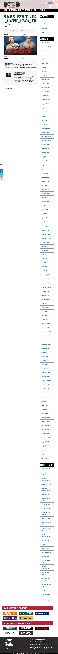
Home (5, 10)
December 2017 (46, 234)
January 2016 (45, 328)
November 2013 (46, 429)
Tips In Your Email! (27, 10)
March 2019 (44, 173)
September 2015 (46, 344)
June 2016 (44, 307)
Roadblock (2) (45, 556)
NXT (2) (43, 544)
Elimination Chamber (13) (45, 489)
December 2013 (46, 425)
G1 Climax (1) (45, 508)
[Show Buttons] (1, 166)
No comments (30, 30)
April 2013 (44, 458)
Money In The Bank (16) (45, 529)
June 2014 (44, 405)
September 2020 (46, 99)
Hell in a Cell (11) (46, 518)
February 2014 (45, 417)
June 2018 (44, 209)
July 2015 (44, 352)
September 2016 (46, 295)
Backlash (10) (45, 468)
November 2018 (46, 189)
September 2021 (46, 51)
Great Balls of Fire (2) (45, 513)
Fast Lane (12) (45, 504)
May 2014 (44, 409)
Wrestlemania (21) (45, 595)
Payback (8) (45, 548)
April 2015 (44, 364)
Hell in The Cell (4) (46, 523)
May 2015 (44, 360)
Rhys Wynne (16, 30)
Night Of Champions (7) (45, 535)
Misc (35, 10)
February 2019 (45, 177)
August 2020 (45, 104)
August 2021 (45, 55)
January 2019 (45, 181)
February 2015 (45, 372)
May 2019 (44, 165)
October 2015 (45, 340)
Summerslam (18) (45, 573)
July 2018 (44, 205)
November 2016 (46, 287)
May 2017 (44, 262)
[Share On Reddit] (1, 176)
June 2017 (44, 258)
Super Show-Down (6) (45, 579)
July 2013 (44, 446)
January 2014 (45, 421)
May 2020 (44, 116)
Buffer (24, 34)
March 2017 (44, 271)
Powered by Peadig (40, 653)
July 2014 (44, 401)
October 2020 (45, 95)
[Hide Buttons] (0, 181)
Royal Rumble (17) (45, 561)
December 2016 (46, 283)
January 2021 (45, 83)
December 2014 (46, 380)
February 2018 (45, 226)
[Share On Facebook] (1, 170)
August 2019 (45, 152)
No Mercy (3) (45, 540)
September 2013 (46, 437)
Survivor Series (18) (46, 585)
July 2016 (44, 303)
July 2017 (44, 254)
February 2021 (45, 79)
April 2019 (44, 169)
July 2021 (44, 59)
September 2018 (46, 197)
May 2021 (44, 67)
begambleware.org (45, 648)
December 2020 (46, 87)
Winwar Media (32, 653)
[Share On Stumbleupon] (1, 179)
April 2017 (44, 266)
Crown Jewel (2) (46, 484)
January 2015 (45, 376)
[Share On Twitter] (1, 173)
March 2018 (44, 222)
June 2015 (44, 356)
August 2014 (45, 397)
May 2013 (44, 454)
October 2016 (45, 291)
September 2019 (46, 148)
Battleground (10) (45, 473)
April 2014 (44, 413)
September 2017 (46, 246)
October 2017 (45, 242)
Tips (42, 32)
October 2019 (45, 144)
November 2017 (46, 238)
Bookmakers (12, 10)
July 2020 (44, 108)
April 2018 (44, 218)
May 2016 (44, 311)
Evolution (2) (45, 494)
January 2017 (45, 279)
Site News (44, 28)
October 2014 (45, 389)
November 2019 (46, 140)
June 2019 (44, 161)
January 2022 (45, 42)
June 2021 (44, 63)
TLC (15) (44, 590)
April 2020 (44, 120)
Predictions (44, 24)
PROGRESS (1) (46, 552)
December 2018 (46, 185)
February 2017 (45, 275)
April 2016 (44, 315)
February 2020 (45, 128)
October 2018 (45, 193)
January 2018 (45, 230)
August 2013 (45, 442)
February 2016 (45, 323)
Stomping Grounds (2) (45, 567)
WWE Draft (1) (45, 600)
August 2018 (45, 201)
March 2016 (44, 319)
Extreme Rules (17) (45, 499)
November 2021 (46, 47)
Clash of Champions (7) (45, 479)
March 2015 (44, 368)
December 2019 (46, 136)
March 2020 (44, 124)
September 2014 (46, 393)
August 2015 (45, 348)
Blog (19, 10)
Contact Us (42, 10)
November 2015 (46, 336)
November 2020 (46, 91)
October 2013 (45, 433)
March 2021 (44, 75)
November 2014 (46, 385)
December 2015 (46, 332)
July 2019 (44, 157)
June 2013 (44, 450)
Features (44, 20)
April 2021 (44, 71)
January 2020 (45, 132)
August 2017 (45, 250)
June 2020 (44, 112)
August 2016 (45, 299)
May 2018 (44, 214)
